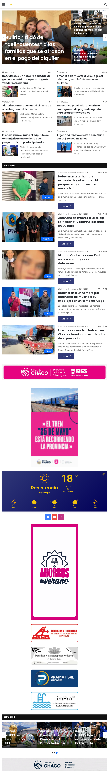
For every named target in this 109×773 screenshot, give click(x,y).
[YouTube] (54, 517)
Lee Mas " (66, 206)
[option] (54, 37)
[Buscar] (105, 5)
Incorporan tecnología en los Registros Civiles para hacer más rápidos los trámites (88, 28)
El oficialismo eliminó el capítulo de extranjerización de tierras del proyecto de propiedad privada (25, 138)
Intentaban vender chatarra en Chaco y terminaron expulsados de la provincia (81, 334)
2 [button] (54, 752)
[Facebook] (48, 517)
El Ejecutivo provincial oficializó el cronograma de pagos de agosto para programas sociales (79, 109)
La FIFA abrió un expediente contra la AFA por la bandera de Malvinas (88, 743)
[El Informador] (22, 4)
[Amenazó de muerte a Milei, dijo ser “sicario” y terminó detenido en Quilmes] (64, 91)
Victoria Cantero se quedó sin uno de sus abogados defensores (26, 107)
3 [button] (57, 753)
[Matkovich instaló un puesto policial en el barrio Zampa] (89, 50)
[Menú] (3, 5)
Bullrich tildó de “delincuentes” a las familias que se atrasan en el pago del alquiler (34, 48)
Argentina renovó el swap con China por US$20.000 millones (80, 136)
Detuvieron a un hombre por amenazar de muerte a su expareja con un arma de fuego (81, 297)
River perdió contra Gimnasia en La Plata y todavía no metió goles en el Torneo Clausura (54, 743)
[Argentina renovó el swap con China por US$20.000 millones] (64, 147)
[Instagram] (61, 517)
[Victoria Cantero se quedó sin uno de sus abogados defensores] (10, 117)
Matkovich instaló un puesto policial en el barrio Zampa (86, 57)
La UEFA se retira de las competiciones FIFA (19, 739)
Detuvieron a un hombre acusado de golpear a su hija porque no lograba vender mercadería (26, 79)
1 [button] (52, 752)
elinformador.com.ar (68, 172)
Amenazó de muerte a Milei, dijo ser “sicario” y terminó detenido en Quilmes (80, 79)
